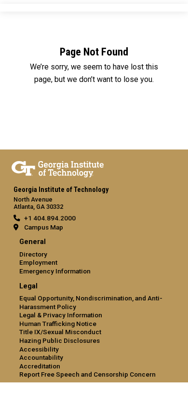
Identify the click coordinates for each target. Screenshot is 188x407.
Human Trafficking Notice (57, 323)
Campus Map (43, 227)
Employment (38, 262)
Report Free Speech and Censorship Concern (87, 374)
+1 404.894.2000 (50, 218)
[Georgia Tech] (58, 167)
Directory (33, 254)
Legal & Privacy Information (60, 315)
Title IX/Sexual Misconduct (60, 332)
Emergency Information (55, 271)
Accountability (41, 357)
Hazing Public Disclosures (59, 340)
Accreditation (39, 366)
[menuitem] (94, 257)
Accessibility (39, 349)
